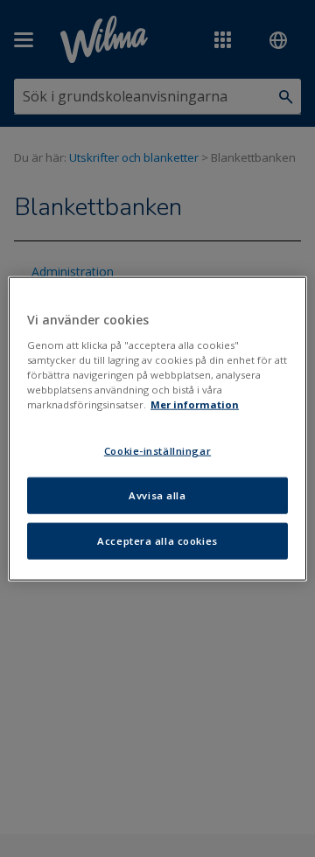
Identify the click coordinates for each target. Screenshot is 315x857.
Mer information (194, 404)
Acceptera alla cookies (157, 540)
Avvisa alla (157, 494)
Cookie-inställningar (157, 450)
